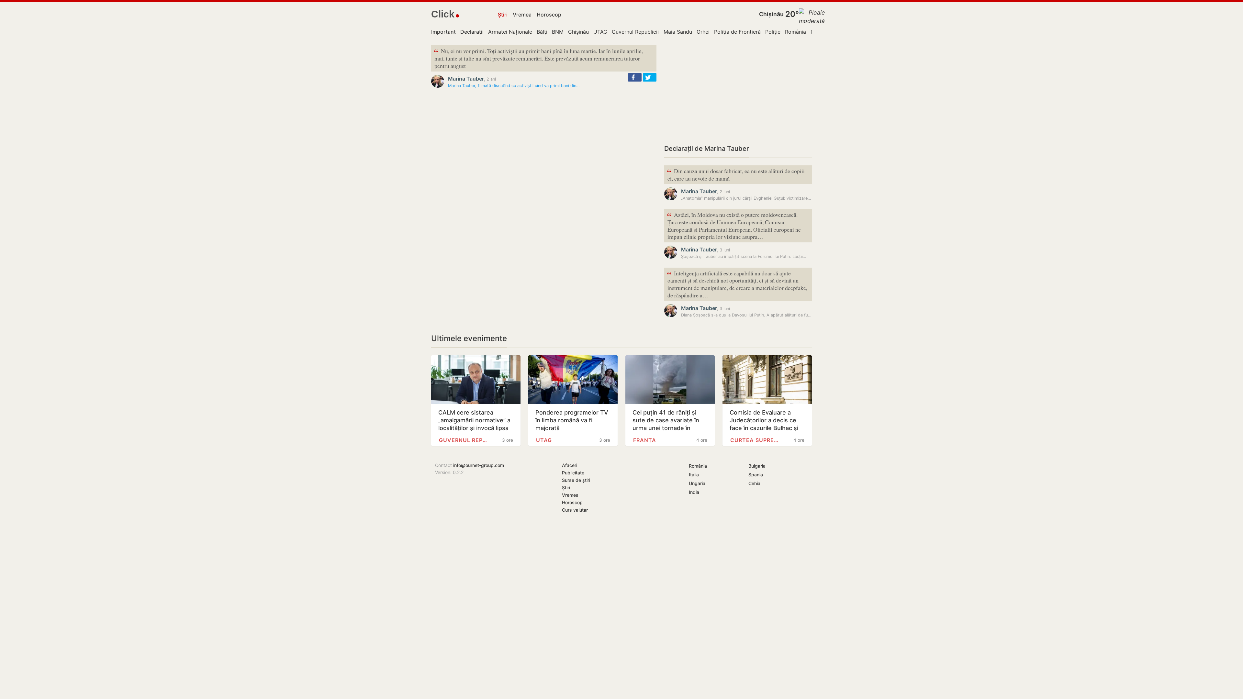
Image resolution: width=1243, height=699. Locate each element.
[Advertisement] (738, 90)
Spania (755, 474)
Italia (694, 474)
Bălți (542, 31)
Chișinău (771, 14)
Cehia (754, 483)
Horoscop (549, 14)
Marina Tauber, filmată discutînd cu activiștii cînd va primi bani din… (514, 85)
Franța (644, 440)
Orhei (703, 31)
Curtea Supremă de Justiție (756, 440)
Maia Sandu (678, 31)
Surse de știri (576, 480)
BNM (558, 31)
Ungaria (697, 483)
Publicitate (573, 472)
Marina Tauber (466, 78)
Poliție (772, 31)
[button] (635, 77)
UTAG (600, 31)
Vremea (522, 14)
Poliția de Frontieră (737, 31)
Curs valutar (575, 510)
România (795, 31)
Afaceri (569, 465)
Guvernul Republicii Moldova (647, 31)
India (694, 492)
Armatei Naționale (510, 31)
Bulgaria (757, 466)
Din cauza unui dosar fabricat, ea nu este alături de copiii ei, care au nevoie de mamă (736, 174)
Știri (503, 14)
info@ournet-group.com (478, 465)
